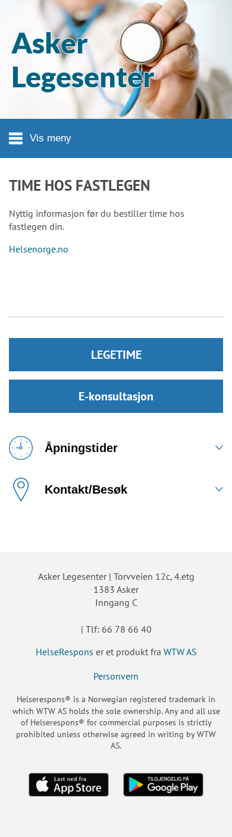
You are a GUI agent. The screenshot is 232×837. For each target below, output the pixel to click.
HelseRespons (64, 652)
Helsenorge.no (38, 249)
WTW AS (180, 652)
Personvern (116, 676)
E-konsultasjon (116, 396)
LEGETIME (116, 354)
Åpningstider (81, 447)
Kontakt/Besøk (86, 489)
